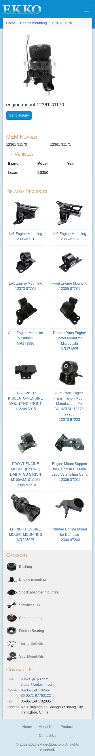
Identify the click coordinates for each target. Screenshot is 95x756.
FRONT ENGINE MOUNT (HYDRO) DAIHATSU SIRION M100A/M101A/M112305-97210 (25, 474)
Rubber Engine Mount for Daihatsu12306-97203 (69, 534)
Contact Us (47, 735)
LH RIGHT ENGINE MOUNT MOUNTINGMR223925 (25, 534)
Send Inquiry (19, 115)
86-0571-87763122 (36, 695)
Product (67, 727)
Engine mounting (33, 23)
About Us (46, 727)
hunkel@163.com (34, 679)
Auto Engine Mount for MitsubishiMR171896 (25, 338)
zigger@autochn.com (37, 684)
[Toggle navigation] (86, 10)
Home (11, 23)
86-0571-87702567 (36, 690)
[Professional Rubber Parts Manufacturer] (22, 9)
